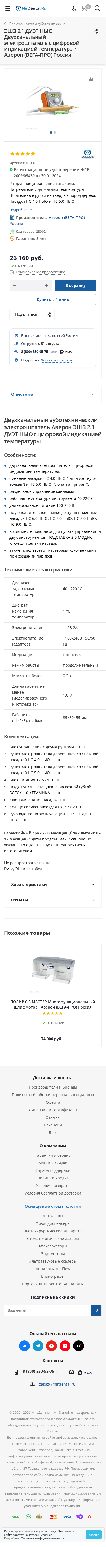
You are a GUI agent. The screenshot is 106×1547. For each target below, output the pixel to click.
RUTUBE (78, 1345)
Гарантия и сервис (52, 1155)
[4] (28, 154)
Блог (53, 1132)
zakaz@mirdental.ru (57, 1384)
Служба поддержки (52, 1170)
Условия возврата (53, 1185)
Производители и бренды (53, 1087)
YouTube (51, 1345)
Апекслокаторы (52, 1246)
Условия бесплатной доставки (53, 1193)
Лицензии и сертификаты (53, 1109)
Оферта (53, 1102)
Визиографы (53, 1276)
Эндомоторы (53, 1253)
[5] (33, 154)
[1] (12, 154)
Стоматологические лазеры (53, 1238)
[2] (17, 154)
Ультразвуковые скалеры (53, 1261)
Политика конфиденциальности (42, 1538)
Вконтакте (24, 1345)
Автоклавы (53, 1215)
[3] (22, 154)
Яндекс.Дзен (65, 1345)
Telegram (38, 1345)
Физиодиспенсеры (53, 1223)
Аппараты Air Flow (53, 1268)
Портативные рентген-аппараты (53, 1283)
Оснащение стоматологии (53, 1206)
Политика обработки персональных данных (53, 1094)
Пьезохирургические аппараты (52, 1230)
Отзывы (53, 1117)
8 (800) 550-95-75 (34, 351)
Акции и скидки (53, 1162)
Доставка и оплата (56, 360)
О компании (53, 1145)
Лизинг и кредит (53, 1177)
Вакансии (53, 1124)
